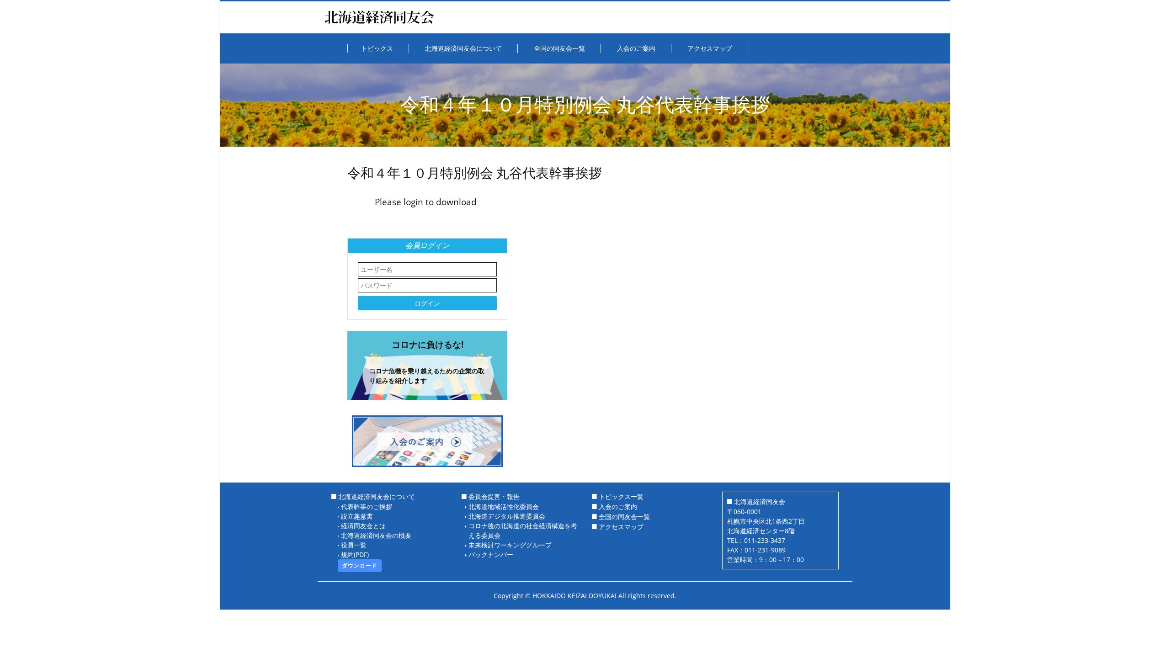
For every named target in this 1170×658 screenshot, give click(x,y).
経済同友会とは (363, 525)
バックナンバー (490, 554)
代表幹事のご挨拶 (366, 506)
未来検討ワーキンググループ (510, 545)
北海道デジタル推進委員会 (506, 516)
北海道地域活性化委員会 (503, 506)
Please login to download (426, 202)
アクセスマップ (621, 526)
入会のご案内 (618, 506)
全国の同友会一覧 (624, 516)
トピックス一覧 (621, 496)
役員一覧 (354, 545)
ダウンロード (360, 565)
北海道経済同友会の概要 (376, 535)
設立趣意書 (357, 516)
